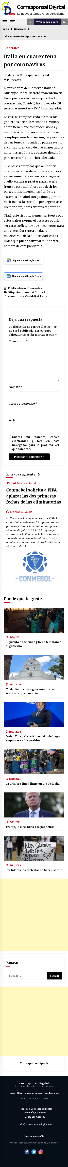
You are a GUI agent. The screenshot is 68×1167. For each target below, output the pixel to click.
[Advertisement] (34, 915)
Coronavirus (13, 296)
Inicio (12, 1093)
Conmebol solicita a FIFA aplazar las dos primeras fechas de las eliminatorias (33, 496)
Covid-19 (30, 296)
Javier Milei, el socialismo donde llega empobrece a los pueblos (33, 738)
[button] (30, 22)
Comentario (18, 341)
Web (12, 420)
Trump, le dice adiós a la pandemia (30, 826)
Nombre (16, 387)
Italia (43, 296)
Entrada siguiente (20, 474)
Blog (20, 1093)
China (39, 292)
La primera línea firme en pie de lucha (33, 783)
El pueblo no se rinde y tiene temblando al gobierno (33, 644)
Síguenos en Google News (26, 260)
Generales (12, 47)
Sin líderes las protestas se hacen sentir (34, 870)
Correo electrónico (23, 403)
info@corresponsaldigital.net (35, 1124)
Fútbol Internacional (21, 483)
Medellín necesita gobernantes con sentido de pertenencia (31, 691)
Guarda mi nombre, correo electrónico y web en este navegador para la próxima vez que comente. (35, 443)
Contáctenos (52, 1093)
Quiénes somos (33, 1093)
